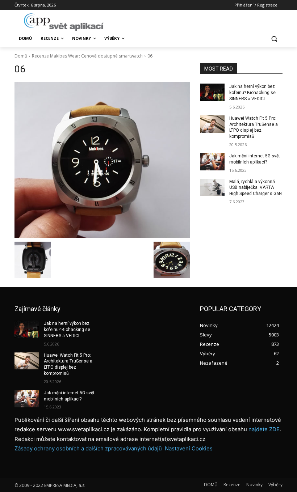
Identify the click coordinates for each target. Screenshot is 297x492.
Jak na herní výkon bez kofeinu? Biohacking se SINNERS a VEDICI (252, 92)
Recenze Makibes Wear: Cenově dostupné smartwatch (87, 56)
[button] (274, 38)
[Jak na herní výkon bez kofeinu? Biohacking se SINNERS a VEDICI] (212, 92)
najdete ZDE (264, 429)
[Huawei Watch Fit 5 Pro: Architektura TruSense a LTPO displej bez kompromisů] (212, 124)
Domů (20, 56)
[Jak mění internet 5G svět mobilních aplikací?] (212, 161)
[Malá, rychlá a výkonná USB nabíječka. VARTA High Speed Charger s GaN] (212, 187)
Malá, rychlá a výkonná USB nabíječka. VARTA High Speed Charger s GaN (255, 187)
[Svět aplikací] (63, 22)
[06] (102, 160)
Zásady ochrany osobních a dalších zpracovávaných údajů (88, 448)
